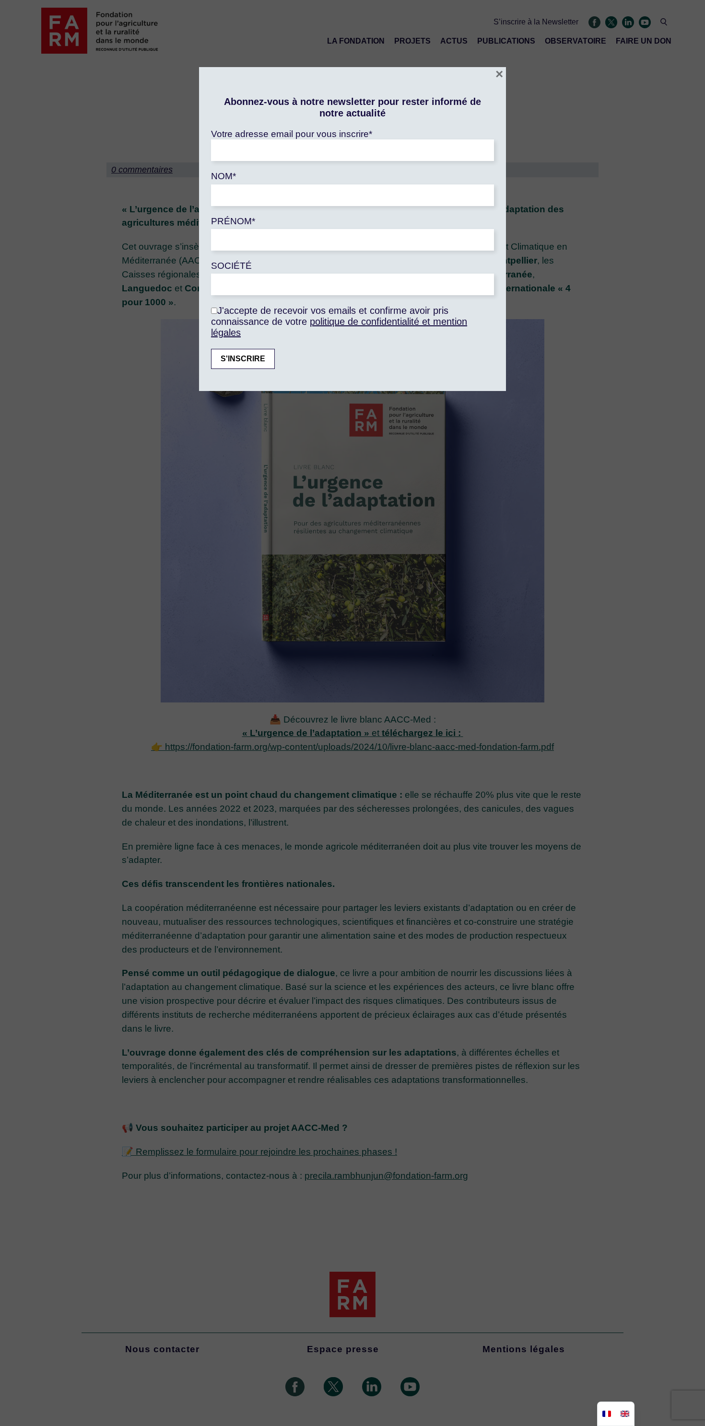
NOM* (223, 176)
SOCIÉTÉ (231, 266)
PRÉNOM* (233, 221)
